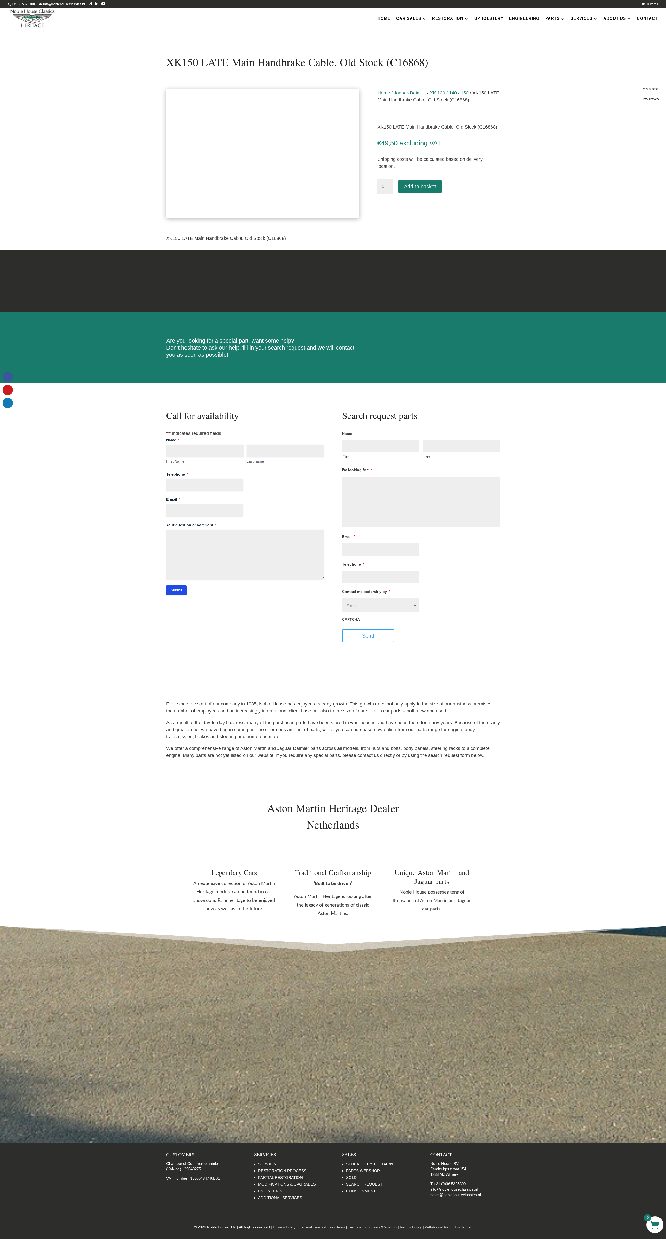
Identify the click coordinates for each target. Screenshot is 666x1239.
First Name (175, 461)
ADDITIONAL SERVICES (280, 1198)
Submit (176, 590)
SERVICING (269, 1164)
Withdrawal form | (440, 1227)
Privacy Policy (284, 1227)
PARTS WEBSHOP (363, 1171)
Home (383, 92)
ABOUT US (614, 18)
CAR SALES (408, 18)
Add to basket (420, 186)
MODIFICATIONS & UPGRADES (287, 1184)
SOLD (351, 1177)
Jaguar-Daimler (410, 92)
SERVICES (581, 18)
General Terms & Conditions (322, 1227)
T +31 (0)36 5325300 (448, 1184)
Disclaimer (450, 281)
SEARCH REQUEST (364, 1184)
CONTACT (647, 18)
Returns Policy (215, 281)
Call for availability (403, 208)
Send (368, 636)
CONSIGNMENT (361, 1191)
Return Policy (411, 1227)
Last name (255, 461)
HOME (383, 18)
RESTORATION (447, 18)
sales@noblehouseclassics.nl (455, 1194)
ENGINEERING (524, 18)
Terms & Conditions (332, 281)
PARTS (552, 18)
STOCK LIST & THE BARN (369, 1164)
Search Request (438, 342)
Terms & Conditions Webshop (372, 1227)
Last (428, 457)
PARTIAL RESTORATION (280, 1177)
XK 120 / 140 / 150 (449, 92)
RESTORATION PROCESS (282, 1171)
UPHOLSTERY (488, 18)
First (346, 457)
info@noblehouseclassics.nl (454, 1189)
